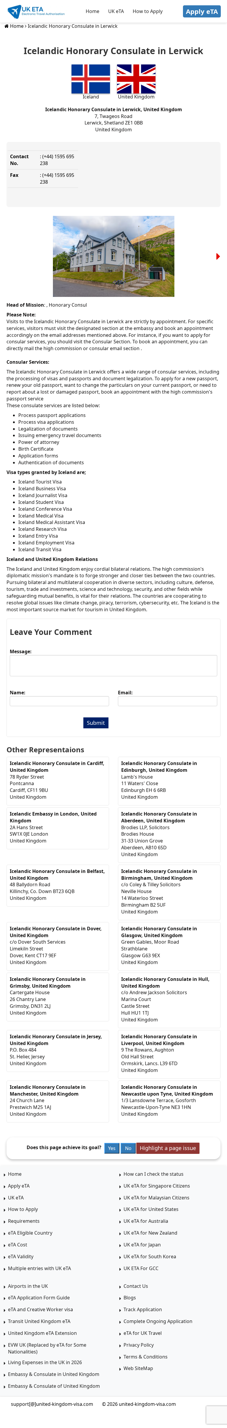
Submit (96, 722)
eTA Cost (17, 1244)
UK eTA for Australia (146, 1221)
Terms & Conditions (146, 1356)
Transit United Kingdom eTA (39, 1321)
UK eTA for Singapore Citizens (157, 1186)
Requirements (24, 1221)
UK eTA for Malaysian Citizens (156, 1197)
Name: (17, 692)
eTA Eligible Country (30, 1233)
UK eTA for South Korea (150, 1256)
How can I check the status (154, 1174)
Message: (21, 651)
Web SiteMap (138, 1368)
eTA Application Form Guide (39, 1297)
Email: (125, 692)
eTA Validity (20, 1256)
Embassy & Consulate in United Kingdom (53, 1374)
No (128, 1148)
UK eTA (116, 11)
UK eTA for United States (151, 1209)
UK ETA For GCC (141, 1268)
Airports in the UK (28, 1286)
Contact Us (136, 1286)
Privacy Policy (139, 1345)
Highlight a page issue (168, 1148)
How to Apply (148, 11)
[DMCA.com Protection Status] (198, 1404)
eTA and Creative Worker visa (40, 1309)
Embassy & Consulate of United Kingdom (54, 1386)
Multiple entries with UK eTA (39, 1268)
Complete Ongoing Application (158, 1321)
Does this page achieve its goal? (64, 1147)
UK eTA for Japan (142, 1244)
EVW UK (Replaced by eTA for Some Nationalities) (47, 1348)
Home (92, 11)
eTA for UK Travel (143, 1333)
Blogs (130, 1297)
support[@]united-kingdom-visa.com (52, 1404)
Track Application (143, 1309)
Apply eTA (202, 11)
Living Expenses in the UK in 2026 (45, 1362)
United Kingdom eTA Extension (42, 1333)
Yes (112, 1148)
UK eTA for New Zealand (150, 1233)
